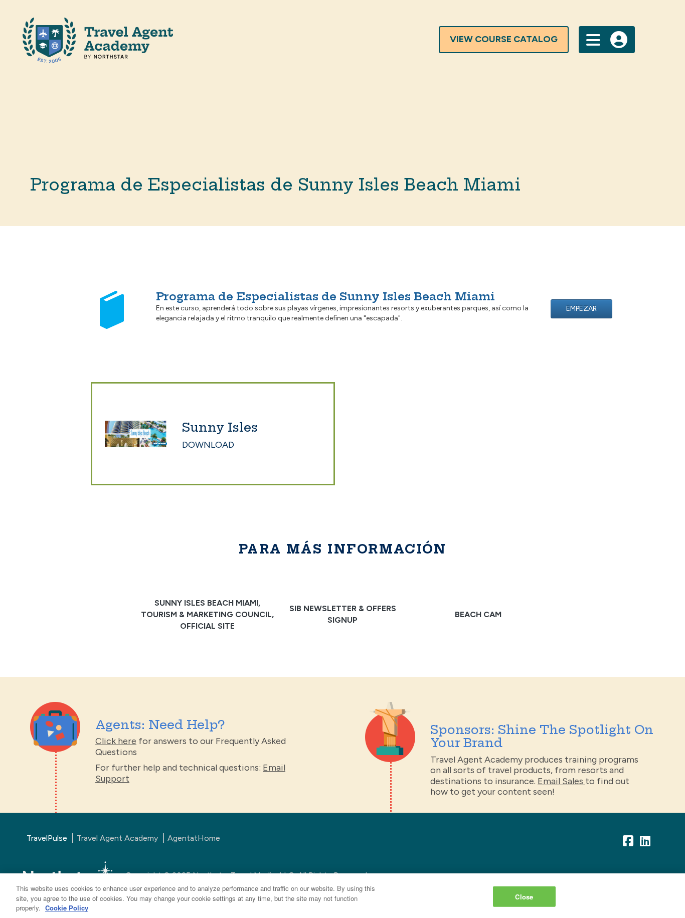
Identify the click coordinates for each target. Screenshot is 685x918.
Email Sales (561, 781)
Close (524, 896)
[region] (342, 895)
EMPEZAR (581, 308)
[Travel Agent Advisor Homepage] (273, 40)
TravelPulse (47, 838)
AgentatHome (193, 838)
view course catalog (504, 39)
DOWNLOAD (208, 444)
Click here (115, 741)
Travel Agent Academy (117, 838)
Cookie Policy (66, 907)
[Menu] (593, 39)
